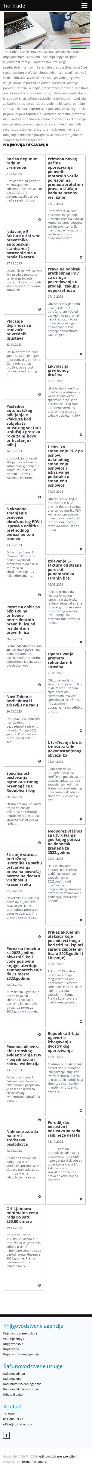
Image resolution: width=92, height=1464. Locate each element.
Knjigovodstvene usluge (20, 1333)
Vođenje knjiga (13, 1339)
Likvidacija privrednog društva (58, 370)
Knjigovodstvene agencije (33, 1325)
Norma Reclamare (34, 1461)
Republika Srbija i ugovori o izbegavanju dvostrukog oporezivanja (65, 1042)
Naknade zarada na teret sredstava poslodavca (22, 1138)
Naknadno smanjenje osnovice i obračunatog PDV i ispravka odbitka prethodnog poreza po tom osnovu (24, 524)
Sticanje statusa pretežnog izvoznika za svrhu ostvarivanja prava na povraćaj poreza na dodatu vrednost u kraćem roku (24, 870)
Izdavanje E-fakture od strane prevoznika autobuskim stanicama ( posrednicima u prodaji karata (23, 244)
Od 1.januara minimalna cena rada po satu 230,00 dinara (22, 1215)
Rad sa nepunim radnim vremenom (22, 163)
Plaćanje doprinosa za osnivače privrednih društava (18, 330)
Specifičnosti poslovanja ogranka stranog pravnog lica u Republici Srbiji (22, 782)
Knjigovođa (11, 1349)
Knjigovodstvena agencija (21, 1354)
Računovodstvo (14, 1374)
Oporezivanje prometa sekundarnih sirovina (60, 660)
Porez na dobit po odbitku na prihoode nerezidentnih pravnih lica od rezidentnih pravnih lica (23, 620)
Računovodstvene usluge (21, 1389)
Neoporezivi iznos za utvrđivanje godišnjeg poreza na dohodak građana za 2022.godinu (65, 842)
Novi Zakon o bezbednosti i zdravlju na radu (22, 701)
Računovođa (12, 1379)
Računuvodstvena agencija (22, 1384)
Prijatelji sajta (13, 1394)
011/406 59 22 (13, 1419)
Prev (8, 30)
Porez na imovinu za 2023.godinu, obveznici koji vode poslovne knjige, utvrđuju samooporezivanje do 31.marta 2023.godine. (24, 964)
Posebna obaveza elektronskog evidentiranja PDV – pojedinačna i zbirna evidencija (24, 1055)
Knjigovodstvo (13, 1344)
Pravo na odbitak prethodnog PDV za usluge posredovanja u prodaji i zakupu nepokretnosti (64, 280)
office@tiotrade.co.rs (18, 1424)
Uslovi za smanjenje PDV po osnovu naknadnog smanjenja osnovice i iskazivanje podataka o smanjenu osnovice (65, 466)
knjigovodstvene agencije (57, 1456)
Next (83, 30)
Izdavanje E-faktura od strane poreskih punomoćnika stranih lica (65, 569)
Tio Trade (14, 5)
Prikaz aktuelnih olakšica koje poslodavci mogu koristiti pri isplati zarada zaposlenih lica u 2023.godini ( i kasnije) (65, 945)
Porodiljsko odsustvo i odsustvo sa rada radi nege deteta (64, 1128)
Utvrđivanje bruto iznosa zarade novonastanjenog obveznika (65, 749)
